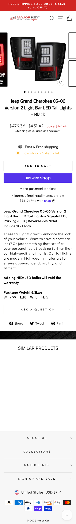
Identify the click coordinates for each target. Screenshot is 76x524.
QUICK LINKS (37, 465)
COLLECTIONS (37, 451)
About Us (37, 438)
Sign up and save (37, 478)
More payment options (38, 188)
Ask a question (38, 309)
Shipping (21, 131)
